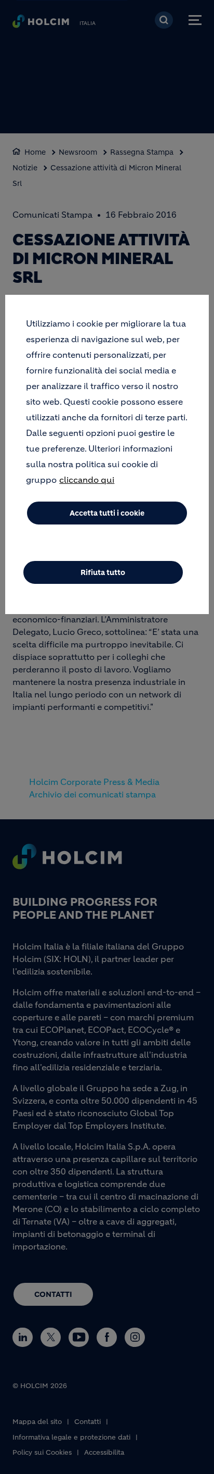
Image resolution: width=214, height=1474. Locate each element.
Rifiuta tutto (103, 572)
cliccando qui (86, 479)
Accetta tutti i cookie (107, 513)
